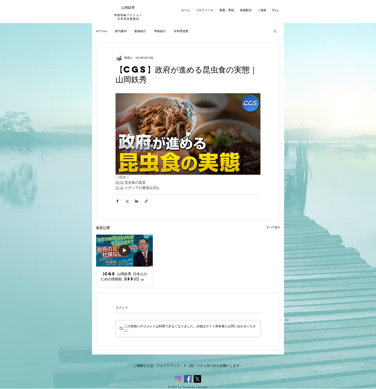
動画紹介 (140, 31)
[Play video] (188, 134)
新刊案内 (121, 31)
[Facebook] (188, 379)
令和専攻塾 (181, 31)
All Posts (101, 31)
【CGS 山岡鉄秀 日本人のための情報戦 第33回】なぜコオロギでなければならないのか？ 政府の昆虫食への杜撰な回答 (124, 276)
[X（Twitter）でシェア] (127, 201)
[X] (197, 379)
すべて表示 (273, 227)
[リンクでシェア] (146, 201)
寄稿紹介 (160, 31)
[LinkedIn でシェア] (136, 201)
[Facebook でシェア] (117, 201)
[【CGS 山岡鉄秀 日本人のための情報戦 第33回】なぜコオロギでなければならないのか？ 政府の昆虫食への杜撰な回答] (124, 250)
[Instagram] (178, 379)
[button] (275, 31)
